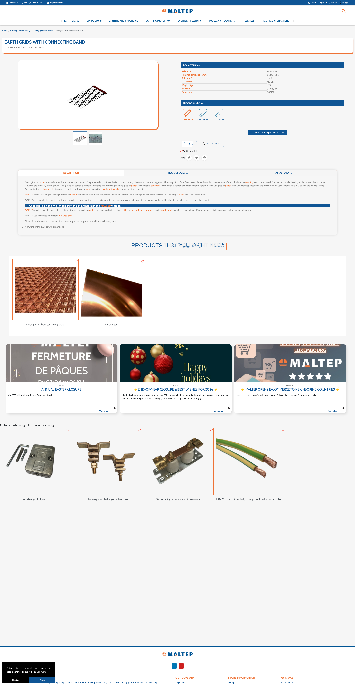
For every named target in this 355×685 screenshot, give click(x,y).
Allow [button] (42, 680)
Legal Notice (181, 682)
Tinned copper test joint (33, 499)
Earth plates (111, 324)
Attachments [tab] (283, 172)
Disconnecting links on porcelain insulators (177, 499)
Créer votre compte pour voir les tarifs (267, 132)
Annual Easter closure (61, 389)
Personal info (287, 682)
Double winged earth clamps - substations (106, 499)
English (322, 3)
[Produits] (107, 408)
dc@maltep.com (55, 2)
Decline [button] (15, 680)
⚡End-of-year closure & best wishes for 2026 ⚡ (176, 389)
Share (189, 158)
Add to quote (210, 144)
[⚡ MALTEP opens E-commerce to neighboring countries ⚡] (290, 363)
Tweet (196, 158)
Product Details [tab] (177, 172)
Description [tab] (71, 172)
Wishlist (333, 3)
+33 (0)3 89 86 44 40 (31, 2)
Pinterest (204, 158)
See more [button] (41, 671)
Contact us (12, 2)
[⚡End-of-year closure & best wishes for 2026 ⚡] (176, 363)
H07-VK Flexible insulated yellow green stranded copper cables (249, 499)
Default (61, 385)
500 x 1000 (187, 120)
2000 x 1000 (218, 120)
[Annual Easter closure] (61, 363)
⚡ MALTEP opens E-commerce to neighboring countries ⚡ (290, 389)
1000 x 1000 (203, 120)
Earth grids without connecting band (45, 324)
